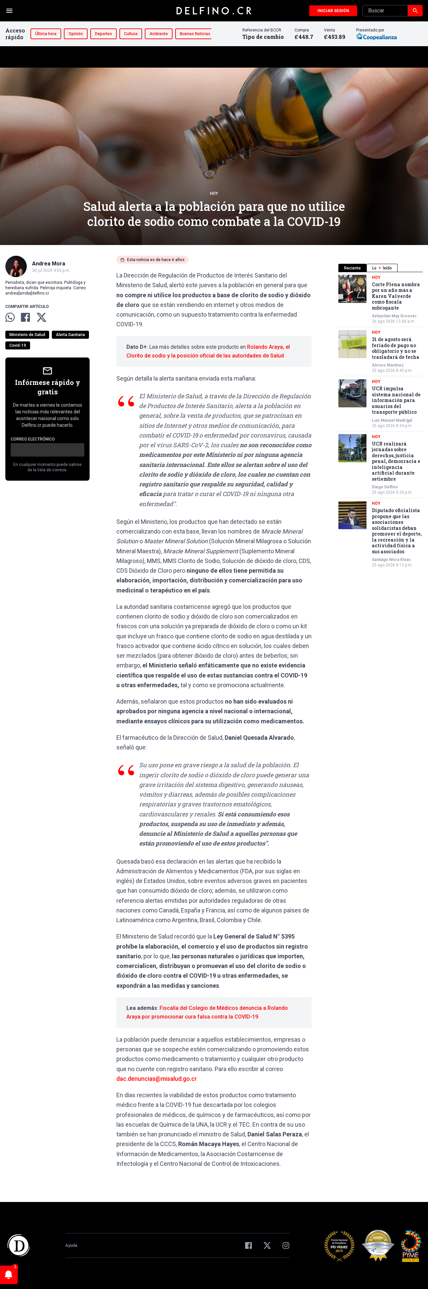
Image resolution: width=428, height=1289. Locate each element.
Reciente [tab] (352, 268)
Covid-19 (17, 345)
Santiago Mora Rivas (391, 560)
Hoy (214, 193)
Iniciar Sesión (333, 10)
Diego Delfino (385, 487)
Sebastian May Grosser (394, 316)
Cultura (130, 33)
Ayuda (71, 1245)
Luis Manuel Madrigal (392, 420)
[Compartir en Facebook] (25, 317)
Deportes (103, 33)
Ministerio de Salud (27, 334)
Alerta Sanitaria (70, 334)
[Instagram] (286, 1245)
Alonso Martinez (388, 365)
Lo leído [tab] (382, 268)
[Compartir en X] (41, 317)
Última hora (46, 33)
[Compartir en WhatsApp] (10, 317)
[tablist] (380, 268)
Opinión (76, 33)
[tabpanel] (380, 421)
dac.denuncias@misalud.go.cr (156, 1078)
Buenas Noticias (195, 33)
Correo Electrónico (33, 439)
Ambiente (158, 33)
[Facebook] (248, 1245)
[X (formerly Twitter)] (267, 1245)
